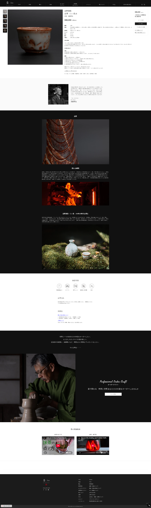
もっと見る (113, 394)
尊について (102, 4)
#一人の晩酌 (71, 73)
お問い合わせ (92, 494)
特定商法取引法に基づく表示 (95, 501)
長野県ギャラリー (75, 4)
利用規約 (91, 483)
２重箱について (61, 320)
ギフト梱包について (139, 30)
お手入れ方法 (92, 492)
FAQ (114, 4)
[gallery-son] (6, 3)
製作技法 (80, 486)
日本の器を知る (127, 4)
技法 (51, 4)
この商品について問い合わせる (70, 70)
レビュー (80, 499)
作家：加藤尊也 (68, 16)
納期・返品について (93, 486)
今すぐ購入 (141, 23)
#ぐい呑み (66, 73)
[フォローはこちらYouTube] (48, 489)
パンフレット (81, 501)
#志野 (81, 73)
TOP (19, 4)
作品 (30, 4)
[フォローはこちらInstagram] (46, 489)
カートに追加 (141, 20)
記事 (79, 494)
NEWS (90, 479)
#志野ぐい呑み (86, 73)
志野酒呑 (67, 11)
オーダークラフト (82, 488)
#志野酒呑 (92, 73)
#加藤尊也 (77, 73)
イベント (88, 4)
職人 (40, 4)
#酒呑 (95, 73)
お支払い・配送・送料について (96, 496)
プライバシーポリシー (94, 499)
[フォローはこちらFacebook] (43, 489)
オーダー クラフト (62, 4)
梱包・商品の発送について (140, 32)
